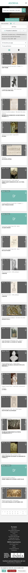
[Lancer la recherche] (24, 10)
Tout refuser (12, 571)
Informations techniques (14, 530)
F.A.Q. (14, 533)
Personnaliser (22, 571)
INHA (14, 545)
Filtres (14, 26)
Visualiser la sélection (11, 30)
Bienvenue (14, 528)
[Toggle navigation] (26, 3)
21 (7, 512)
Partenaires (14, 550)
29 (17, 512)
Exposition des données (14, 536)
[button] (3, 59)
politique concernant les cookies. (9, 569)
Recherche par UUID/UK (14, 539)
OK (4, 571)
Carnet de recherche (14, 548)
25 (12, 512)
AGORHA (13, 3)
